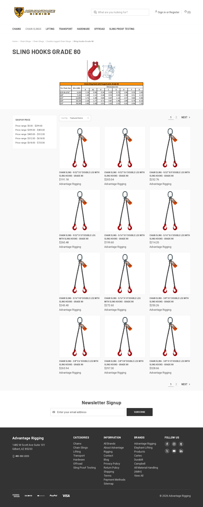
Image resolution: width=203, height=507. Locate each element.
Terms (107, 475)
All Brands (109, 443)
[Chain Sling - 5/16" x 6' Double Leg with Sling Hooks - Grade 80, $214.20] (170, 210)
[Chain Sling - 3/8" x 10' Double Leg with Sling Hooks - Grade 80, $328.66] (170, 336)
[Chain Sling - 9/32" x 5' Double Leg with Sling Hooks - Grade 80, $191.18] (80, 147)
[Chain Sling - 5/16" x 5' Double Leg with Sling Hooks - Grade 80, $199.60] (125, 210)
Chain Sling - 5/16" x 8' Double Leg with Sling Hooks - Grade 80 (79, 300)
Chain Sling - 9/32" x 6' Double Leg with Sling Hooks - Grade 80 (124, 174)
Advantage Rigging (145, 443)
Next (184, 117)
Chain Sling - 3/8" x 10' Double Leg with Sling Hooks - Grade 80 (170, 363)
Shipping (109, 471)
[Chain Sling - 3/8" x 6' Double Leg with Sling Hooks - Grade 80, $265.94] (80, 336)
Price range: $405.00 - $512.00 (30, 134)
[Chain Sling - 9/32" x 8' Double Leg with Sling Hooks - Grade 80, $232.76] (170, 147)
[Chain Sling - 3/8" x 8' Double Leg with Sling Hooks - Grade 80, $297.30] (125, 336)
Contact (108, 455)
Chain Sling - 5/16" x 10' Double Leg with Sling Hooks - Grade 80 (122, 300)
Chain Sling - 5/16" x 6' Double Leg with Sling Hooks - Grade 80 (170, 237)
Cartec (138, 455)
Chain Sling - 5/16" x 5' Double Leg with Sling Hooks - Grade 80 (124, 237)
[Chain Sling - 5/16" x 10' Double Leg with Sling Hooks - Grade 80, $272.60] (125, 273)
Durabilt (138, 459)
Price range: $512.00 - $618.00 (30, 138)
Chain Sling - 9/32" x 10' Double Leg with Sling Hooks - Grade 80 (77, 237)
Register (174, 12)
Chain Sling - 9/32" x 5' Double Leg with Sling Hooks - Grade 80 (79, 174)
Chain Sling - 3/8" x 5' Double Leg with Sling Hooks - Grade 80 (169, 300)
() (189, 12)
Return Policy (111, 467)
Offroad (99, 28)
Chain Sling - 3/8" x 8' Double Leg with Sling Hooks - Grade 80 (123, 363)
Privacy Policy (112, 463)
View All (138, 475)
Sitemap (109, 483)
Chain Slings (33, 28)
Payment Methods (114, 479)
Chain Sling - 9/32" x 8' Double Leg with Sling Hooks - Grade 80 (170, 174)
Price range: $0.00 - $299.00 (28, 125)
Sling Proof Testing (121, 28)
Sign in (162, 12)
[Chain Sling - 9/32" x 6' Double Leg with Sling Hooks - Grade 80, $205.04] (125, 147)
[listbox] (80, 118)
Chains (16, 28)
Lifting (50, 28)
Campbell (139, 463)
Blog (106, 459)
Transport (66, 28)
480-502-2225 (22, 456)
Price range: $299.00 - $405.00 (30, 130)
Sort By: (64, 118)
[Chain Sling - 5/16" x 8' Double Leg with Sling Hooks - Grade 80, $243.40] (80, 273)
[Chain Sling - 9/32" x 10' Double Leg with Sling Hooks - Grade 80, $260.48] (80, 210)
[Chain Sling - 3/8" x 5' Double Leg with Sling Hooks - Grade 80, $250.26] (170, 273)
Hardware (83, 28)
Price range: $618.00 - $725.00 (30, 142)
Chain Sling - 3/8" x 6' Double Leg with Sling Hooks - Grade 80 (78, 363)
